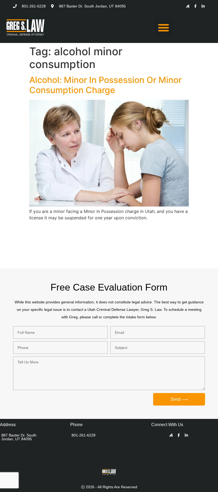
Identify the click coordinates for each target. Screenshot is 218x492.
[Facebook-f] (195, 6)
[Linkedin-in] (203, 6)
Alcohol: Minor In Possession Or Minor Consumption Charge (105, 85)
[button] (163, 27)
